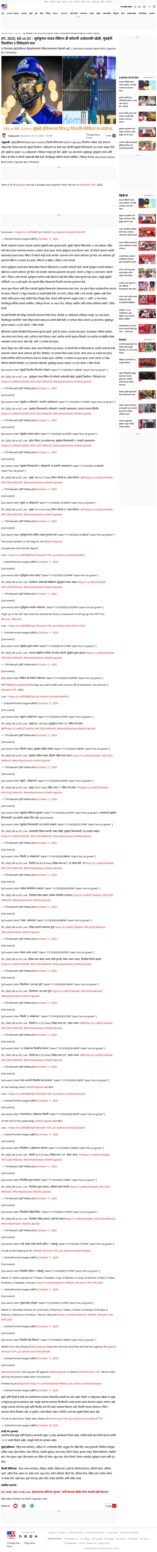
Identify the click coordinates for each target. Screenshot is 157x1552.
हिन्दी (46, 2)
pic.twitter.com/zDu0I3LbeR (68, 1127)
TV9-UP (108, 2)
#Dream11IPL (88, 184)
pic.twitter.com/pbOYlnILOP (69, 232)
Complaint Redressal (95, 1532)
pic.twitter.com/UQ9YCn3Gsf (68, 625)
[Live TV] (143, 6)
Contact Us (52, 1532)
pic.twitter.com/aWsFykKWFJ (52, 696)
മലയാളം (95, 2)
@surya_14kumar (11, 619)
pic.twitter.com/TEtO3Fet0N (34, 1351)
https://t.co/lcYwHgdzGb (44, 1383)
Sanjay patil (13, 136)
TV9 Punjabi (133, 1538)
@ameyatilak (21, 1383)
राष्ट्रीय (98, 13)
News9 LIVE (91, 1543)
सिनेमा (48, 13)
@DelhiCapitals (53, 541)
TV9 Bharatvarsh (71, 1538)
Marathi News (7, 33)
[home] (2, 13)
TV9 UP (81, 1543)
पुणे (36, 13)
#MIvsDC (47, 381)
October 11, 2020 (48, 239)
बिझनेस (116, 13)
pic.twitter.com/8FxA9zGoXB (68, 1093)
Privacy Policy (112, 1532)
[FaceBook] (20, 1536)
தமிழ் (88, 2)
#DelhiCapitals (82, 381)
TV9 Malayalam (70, 1543)
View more (148, 77)
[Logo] (4, 6)
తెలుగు (64, 2)
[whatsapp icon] (32, 1506)
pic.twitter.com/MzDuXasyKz (85, 1383)
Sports (18, 33)
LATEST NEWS (13, 13)
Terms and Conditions (128, 1532)
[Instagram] (30, 1536)
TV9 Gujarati (120, 1538)
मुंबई (30, 13)
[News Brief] (126, 7)
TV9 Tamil (144, 1538)
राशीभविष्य (143, 13)
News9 (52, 2)
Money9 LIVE (104, 1543)
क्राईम (92, 13)
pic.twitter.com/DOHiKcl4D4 (68, 555)
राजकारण (83, 13)
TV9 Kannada (96, 1538)
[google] (94, 135)
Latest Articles (129, 77)
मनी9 (102, 2)
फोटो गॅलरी (74, 13)
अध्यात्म (152, 13)
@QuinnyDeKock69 (19, 684)
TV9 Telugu (84, 1538)
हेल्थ (123, 13)
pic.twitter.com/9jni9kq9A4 (75, 1250)
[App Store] (31, 1545)
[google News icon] (24, 1506)
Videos (64, 13)
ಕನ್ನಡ (58, 2)
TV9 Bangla (109, 1538)
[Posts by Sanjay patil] (4, 136)
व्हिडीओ (123, 195)
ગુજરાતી (76, 2)
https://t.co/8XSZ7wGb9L (15, 381)
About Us (63, 1532)
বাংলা (70, 2)
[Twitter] (25, 1536)
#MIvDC (47, 232)
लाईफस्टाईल (131, 13)
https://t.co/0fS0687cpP (28, 232)
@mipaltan (19, 184)
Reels (55, 13)
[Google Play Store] (14, 1545)
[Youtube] (36, 1536)
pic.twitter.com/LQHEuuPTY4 (85, 1418)
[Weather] (135, 6)
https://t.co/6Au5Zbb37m (50, 1282)
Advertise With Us (76, 1532)
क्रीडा (41, 13)
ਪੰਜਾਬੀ (83, 2)
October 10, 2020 (48, 1425)
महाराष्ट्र (24, 13)
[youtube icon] (15, 1506)
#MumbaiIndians (63, 381)
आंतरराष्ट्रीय (107, 13)
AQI (139, 6)
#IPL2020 (36, 381)
